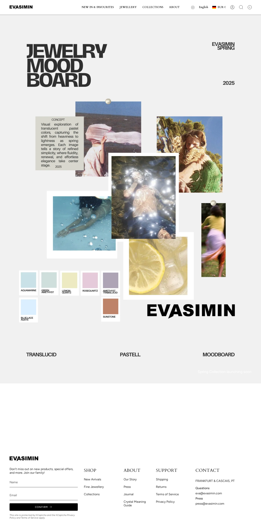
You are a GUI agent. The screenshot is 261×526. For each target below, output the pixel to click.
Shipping (162, 479)
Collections (92, 494)
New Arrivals (92, 479)
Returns (161, 487)
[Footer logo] (24, 458)
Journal (129, 494)
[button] (98, 7)
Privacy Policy (165, 501)
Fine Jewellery (94, 487)
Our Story (130, 479)
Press (127, 487)
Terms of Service (29, 517)
